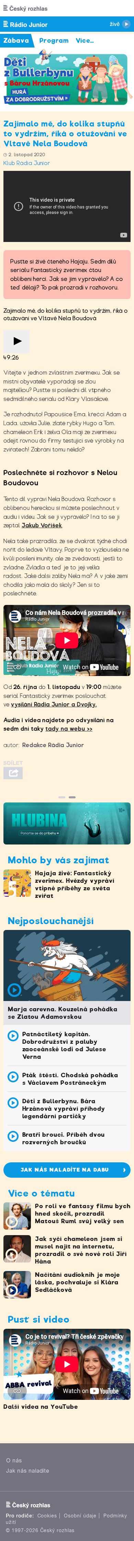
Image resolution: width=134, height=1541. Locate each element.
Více (85, 40)
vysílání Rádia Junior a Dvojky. (54, 704)
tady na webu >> (68, 729)
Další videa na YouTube (40, 1406)
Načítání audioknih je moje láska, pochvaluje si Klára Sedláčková (77, 1282)
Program (54, 40)
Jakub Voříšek (42, 525)
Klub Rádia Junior (27, 163)
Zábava (16, 40)
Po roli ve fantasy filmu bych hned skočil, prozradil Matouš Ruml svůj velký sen (83, 1214)
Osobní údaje (80, 1515)
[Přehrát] (16, 341)
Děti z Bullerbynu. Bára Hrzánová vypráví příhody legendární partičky (63, 1109)
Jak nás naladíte (27, 1471)
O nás (14, 1460)
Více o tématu (41, 1193)
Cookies (47, 1515)
